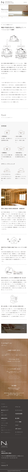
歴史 (2, 412)
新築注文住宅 (4, 418)
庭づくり (3, 427)
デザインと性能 (4, 423)
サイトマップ (18, 434)
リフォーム (17, 406)
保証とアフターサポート (6, 430)
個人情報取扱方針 (19, 432)
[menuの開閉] (25, 2)
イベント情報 (18, 421)
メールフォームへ (14, 377)
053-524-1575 (14, 359)
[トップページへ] (7, 2)
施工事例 (17, 418)
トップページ (4, 406)
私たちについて (4, 410)
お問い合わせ (18, 428)
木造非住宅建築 (18, 413)
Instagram (3, 465)
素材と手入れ (4, 425)
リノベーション (18, 410)
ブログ (16, 425)
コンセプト (3, 420)
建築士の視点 (4, 415)
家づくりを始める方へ (6, 432)
